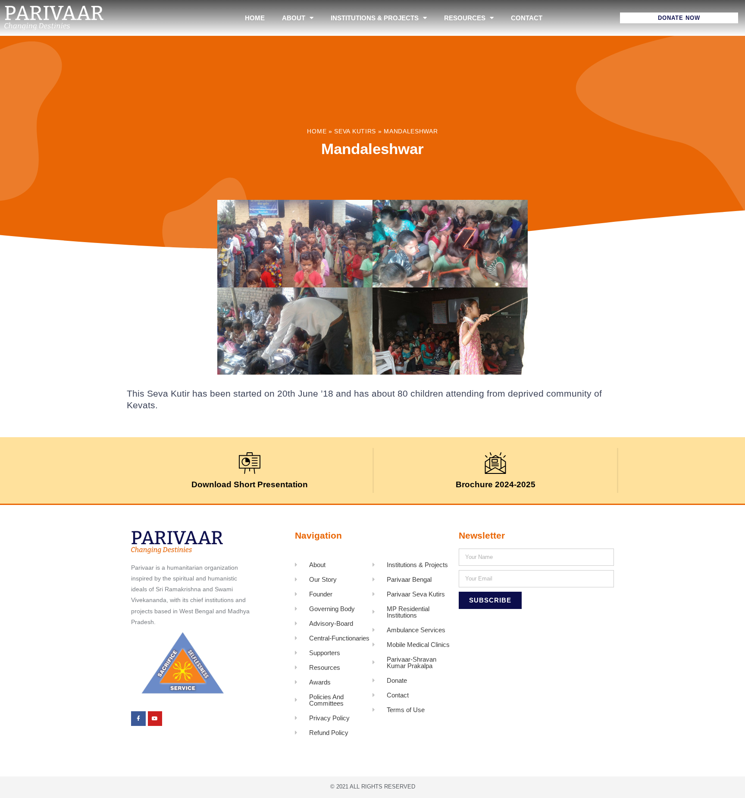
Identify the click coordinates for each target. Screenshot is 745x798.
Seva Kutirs (355, 131)
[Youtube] (155, 718)
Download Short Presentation (249, 484)
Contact (526, 18)
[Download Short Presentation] (249, 463)
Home (255, 18)
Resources (464, 18)
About (293, 18)
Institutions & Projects (375, 18)
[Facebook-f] (138, 718)
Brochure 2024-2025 (495, 484)
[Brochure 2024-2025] (495, 463)
